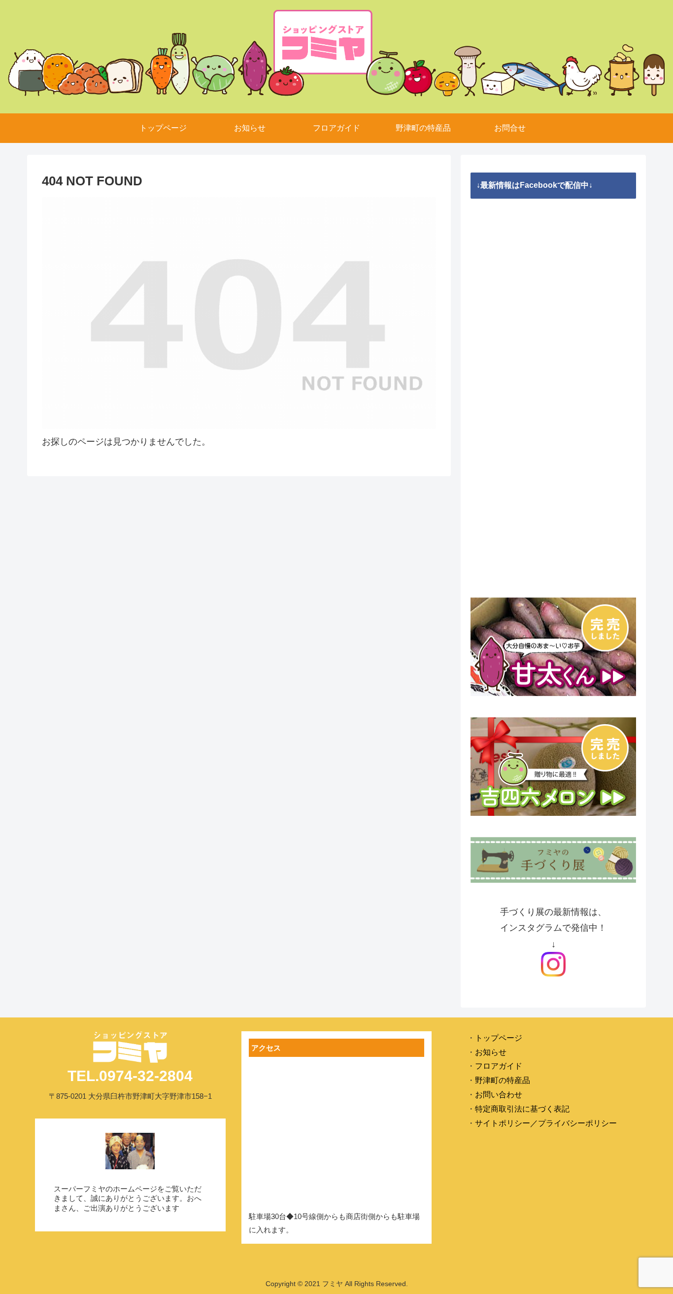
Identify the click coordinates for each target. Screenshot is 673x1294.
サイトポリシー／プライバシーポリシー (546, 1123)
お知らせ (490, 1052)
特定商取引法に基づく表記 (522, 1109)
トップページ (498, 1038)
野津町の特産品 (502, 1080)
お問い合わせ (498, 1094)
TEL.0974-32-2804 (130, 1076)
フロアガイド (498, 1066)
